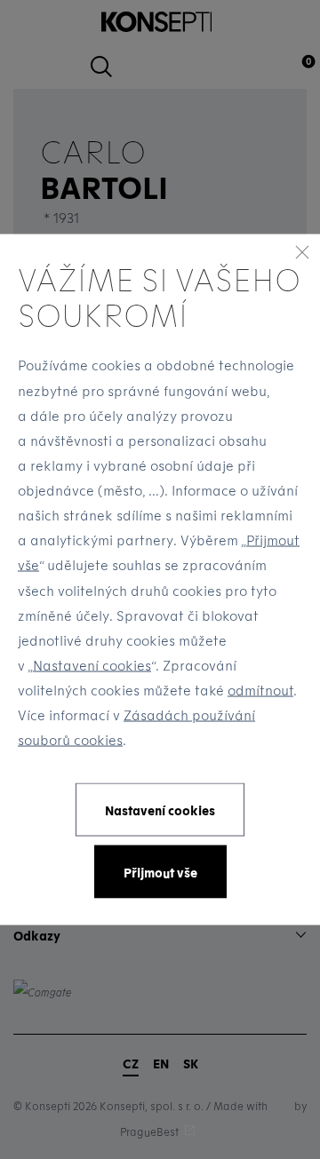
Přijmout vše (160, 871)
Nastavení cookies (92, 664)
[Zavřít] (302, 251)
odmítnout (260, 690)
